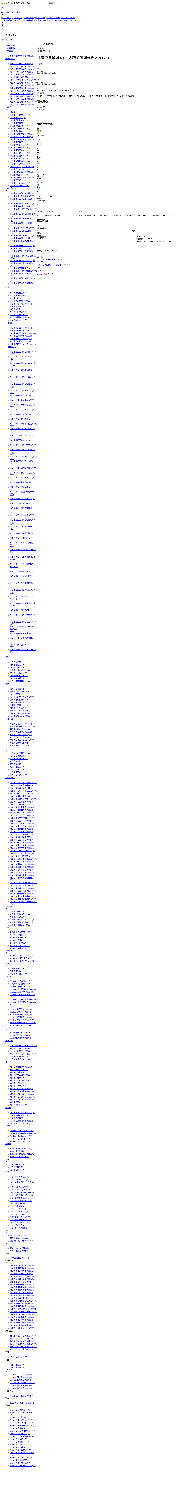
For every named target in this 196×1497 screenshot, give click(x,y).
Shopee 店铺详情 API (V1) (20, 1434)
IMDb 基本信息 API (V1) (19, 1187)
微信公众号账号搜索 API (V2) (22, 872)
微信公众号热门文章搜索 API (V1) (23, 837)
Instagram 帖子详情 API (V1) (21, 986)
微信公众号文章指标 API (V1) (22, 802)
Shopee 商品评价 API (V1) (20, 1445)
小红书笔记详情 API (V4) (20, 164)
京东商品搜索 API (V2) (19, 770)
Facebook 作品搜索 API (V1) (21, 1136)
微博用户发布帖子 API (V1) (21, 713)
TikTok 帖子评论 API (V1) (20, 940)
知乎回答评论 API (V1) (19, 1102)
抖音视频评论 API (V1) (19, 309)
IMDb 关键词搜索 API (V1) (20, 1217)
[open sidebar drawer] (2, 30)
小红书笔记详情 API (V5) (20, 169)
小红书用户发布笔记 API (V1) (22, 137)
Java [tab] (38, 203)
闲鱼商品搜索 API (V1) (19, 1365)
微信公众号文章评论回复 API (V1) (23, 834)
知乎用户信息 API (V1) (19, 1078)
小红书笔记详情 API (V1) (20, 142)
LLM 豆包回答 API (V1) (19, 1258)
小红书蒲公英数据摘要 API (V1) (22, 196)
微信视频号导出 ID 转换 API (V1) (23, 1309)
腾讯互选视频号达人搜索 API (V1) (23, 1336)
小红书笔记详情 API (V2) (20, 153)
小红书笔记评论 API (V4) (20, 183)
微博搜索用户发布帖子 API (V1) (22, 697)
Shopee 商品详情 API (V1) (20, 1410)
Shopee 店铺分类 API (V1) (20, 1447)
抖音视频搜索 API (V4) (19, 293)
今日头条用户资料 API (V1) (21, 1051)
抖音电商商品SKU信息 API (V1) (23, 333)
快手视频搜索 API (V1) (19, 662)
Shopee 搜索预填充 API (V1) (21, 1450)
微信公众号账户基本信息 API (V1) (23, 885)
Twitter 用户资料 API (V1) (20, 1151)
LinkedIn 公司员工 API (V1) (21, 1380)
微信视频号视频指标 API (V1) (22, 1314)
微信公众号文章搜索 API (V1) (22, 840)
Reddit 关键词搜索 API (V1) (21, 1038)
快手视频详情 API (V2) (19, 673)
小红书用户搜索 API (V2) (20, 131)
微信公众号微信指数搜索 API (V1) (23, 859)
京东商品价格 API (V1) (19, 764)
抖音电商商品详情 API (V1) (21, 328)
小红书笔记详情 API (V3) (20, 158)
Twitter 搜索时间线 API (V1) (21, 1149)
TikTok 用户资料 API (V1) (20, 938)
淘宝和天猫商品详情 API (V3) (22, 91)
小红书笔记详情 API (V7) (20, 175)
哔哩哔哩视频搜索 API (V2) (21, 737)
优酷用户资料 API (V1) (19, 974)
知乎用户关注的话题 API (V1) (22, 1100)
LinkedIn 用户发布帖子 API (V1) (22, 1383)
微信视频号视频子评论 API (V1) (22, 1325)
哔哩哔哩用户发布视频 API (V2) (22, 726)
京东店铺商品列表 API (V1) (21, 753)
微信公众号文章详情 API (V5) (22, 826)
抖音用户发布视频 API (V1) (21, 301)
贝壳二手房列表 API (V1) (20, 1167)
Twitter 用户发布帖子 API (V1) (22, 1154)
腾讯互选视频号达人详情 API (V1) (23, 1341)
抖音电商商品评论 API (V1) (21, 339)
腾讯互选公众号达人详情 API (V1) (23, 1347)
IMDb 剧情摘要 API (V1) (19, 1203)
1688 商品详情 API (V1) (19, 1248)
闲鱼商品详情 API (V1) (19, 1367)
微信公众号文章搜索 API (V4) (22, 862)
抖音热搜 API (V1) (17, 296)
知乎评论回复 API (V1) (19, 1105)
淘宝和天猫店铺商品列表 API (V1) (23, 77)
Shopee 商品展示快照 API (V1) (22, 1439)
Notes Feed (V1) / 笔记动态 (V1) (22, 167)
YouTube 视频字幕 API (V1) (21, 1017)
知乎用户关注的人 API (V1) (21, 1081)
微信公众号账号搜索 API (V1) (22, 867)
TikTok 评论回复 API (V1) (20, 943)
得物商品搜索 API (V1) (19, 1357)
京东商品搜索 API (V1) (19, 767)
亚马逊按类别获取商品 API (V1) (22, 1113)
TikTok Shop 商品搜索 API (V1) (22, 955)
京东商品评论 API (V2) (19, 775)
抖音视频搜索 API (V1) (19, 320)
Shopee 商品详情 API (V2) (20, 1417)
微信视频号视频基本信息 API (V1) (23, 1304)
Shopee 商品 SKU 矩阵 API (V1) (22, 1423)
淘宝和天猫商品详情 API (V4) (22, 66)
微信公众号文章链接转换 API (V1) (23, 891)
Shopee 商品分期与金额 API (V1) (23, 1466)
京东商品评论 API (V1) (19, 772)
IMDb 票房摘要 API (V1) (19, 1212)
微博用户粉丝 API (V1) (19, 708)
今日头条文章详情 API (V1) (21, 1048)
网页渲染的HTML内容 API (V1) (22, 1238)
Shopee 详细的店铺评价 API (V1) (23, 1436)
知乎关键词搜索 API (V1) (20, 1072)
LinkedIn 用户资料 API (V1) (21, 1377)
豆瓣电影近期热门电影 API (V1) (22, 920)
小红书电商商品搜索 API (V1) (22, 1396)
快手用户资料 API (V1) (19, 678)
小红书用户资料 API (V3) (20, 156)
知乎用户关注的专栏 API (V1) (22, 1091)
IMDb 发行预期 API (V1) (19, 1177)
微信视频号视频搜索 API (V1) (22, 1265)
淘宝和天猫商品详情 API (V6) (22, 94)
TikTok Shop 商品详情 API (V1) (22, 958)
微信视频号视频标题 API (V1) (22, 1306)
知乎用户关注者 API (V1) (20, 1083)
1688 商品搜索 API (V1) (19, 1251)
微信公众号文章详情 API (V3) (22, 815)
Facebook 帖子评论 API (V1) (21, 1139)
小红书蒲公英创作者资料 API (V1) (23, 193)
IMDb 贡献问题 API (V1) (19, 1206)
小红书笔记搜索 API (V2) (20, 123)
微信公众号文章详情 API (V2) (22, 813)
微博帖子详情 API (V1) (19, 702)
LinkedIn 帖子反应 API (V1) (21, 1385)
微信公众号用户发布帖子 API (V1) (23, 785)
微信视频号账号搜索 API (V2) (22, 1282)
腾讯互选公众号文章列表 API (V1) (23, 1349)
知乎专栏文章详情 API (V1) (21, 1067)
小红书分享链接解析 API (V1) (22, 177)
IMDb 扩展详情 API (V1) (19, 1180)
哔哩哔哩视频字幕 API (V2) (21, 746)
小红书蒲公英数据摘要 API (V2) (22, 261)
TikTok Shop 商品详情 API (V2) (22, 961)
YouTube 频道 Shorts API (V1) (21, 1025)
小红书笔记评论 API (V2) (20, 148)
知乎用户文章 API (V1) (19, 1086)
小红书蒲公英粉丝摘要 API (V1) (22, 204)
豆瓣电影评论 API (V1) (19, 917)
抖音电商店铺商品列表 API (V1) (22, 341)
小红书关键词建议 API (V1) (21, 161)
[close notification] (2, 7)
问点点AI (13, 112)
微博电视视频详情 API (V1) (21, 716)
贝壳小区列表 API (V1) (19, 1170)
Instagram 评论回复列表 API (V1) (23, 1002)
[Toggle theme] (2, 15)
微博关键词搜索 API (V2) (20, 700)
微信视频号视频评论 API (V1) (22, 1320)
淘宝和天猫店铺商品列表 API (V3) (23, 83)
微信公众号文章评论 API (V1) (22, 829)
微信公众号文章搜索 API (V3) (22, 853)
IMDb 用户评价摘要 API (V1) (21, 1201)
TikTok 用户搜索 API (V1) (20, 946)
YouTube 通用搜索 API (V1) (21, 1012)
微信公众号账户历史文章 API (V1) (23, 788)
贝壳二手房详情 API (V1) (20, 1164)
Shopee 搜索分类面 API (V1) (21, 1463)
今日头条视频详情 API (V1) (21, 1059)
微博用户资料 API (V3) (19, 705)
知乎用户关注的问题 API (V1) (22, 1094)
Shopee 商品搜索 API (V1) (20, 1428)
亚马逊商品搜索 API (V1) (20, 1115)
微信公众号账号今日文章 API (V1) (23, 783)
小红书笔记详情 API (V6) (20, 145)
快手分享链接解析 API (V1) (21, 681)
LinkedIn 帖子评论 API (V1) (21, 1388)
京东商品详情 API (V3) (19, 761)
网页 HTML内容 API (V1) (20, 1236)
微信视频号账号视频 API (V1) (22, 1293)
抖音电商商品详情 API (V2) (21, 330)
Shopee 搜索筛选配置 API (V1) (22, 1457)
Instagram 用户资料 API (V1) (21, 981)
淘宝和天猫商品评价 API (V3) (22, 75)
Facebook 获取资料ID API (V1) (22, 1131)
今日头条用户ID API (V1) (20, 1056)
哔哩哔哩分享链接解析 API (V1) (22, 740)
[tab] (116, 130)
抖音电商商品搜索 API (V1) (21, 336)
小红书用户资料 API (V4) (20, 186)
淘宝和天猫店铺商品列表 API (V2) (23, 80)
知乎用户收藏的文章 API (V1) (22, 1089)
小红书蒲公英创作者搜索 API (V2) (23, 271)
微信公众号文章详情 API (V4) (22, 821)
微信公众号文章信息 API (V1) (22, 823)
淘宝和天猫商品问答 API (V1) (22, 99)
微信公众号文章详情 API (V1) (22, 810)
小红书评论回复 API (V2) (20, 150)
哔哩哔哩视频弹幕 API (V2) (21, 732)
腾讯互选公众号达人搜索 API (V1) (23, 1338)
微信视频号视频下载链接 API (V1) (23, 1312)
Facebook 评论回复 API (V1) (21, 1141)
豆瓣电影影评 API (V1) (19, 911)
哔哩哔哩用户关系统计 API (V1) (22, 743)
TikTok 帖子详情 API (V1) (20, 935)
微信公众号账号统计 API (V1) (22, 888)
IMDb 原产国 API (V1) (19, 1228)
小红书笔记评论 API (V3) (20, 180)
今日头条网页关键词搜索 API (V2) (23, 1046)
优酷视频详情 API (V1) (19, 971)
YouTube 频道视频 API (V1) (21, 1009)
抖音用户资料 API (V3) (19, 315)
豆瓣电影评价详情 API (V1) (21, 914)
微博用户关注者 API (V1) (20, 711)
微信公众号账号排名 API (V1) (22, 894)
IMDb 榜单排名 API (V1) (19, 1225)
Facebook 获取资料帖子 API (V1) (23, 1133)
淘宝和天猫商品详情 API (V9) (22, 72)
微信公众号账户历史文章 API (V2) (23, 796)
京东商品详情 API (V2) (19, 759)
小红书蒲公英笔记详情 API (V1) (22, 236)
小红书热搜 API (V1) (18, 118)
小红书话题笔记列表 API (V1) (22, 172)
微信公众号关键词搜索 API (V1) (22, 804)
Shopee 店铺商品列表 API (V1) (22, 1420)
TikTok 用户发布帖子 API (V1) (22, 932)
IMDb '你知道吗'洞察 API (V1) (22, 1192)
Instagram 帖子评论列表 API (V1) (23, 999)
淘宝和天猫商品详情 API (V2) (22, 88)
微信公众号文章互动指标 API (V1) (23, 794)
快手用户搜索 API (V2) (19, 668)
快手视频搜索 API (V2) (19, 665)
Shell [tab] (39, 199)
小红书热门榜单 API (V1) (20, 120)
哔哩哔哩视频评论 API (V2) (21, 735)
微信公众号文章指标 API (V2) (22, 807)
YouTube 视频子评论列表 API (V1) (23, 1023)
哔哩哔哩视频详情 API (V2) (21, 724)
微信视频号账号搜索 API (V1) (22, 1276)
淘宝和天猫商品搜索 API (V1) (22, 85)
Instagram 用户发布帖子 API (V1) (23, 989)
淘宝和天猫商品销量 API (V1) (22, 105)
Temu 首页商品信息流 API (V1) (22, 1403)
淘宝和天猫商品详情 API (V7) (22, 96)
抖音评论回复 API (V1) (19, 312)
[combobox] (47, 66)
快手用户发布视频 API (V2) (21, 670)
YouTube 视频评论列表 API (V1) (22, 1020)
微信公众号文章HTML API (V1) (22, 818)
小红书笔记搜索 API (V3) (20, 126)
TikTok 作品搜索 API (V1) (20, 948)
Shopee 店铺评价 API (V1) (20, 1442)
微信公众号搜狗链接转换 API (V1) (23, 899)
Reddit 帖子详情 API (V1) (20, 1032)
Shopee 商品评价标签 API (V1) (22, 1460)
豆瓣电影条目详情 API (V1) (21, 925)
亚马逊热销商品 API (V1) (20, 1124)
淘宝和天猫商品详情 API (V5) (22, 69)
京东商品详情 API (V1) (19, 756)
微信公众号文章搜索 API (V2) (22, 845)
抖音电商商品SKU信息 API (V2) (23, 344)
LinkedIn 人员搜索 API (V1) (21, 1375)
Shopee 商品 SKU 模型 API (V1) (22, 1431)
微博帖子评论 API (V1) (19, 694)
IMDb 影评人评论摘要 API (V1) (22, 1195)
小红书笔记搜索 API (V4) (20, 129)
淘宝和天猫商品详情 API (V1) (22, 64)
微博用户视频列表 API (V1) (21, 692)
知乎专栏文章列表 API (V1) (21, 1075)
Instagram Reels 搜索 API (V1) (21, 992)
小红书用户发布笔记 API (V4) (22, 134)
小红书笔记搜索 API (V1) (20, 115)
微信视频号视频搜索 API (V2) (22, 1271)
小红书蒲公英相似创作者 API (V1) (23, 206)
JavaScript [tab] (41, 201)
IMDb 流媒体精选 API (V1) (20, 1220)
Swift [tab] (39, 205)
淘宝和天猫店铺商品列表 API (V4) (23, 102)
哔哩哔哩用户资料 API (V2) (21, 729)
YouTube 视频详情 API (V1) (21, 1015)
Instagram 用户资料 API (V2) (21, 984)
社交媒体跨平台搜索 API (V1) (22, 56)
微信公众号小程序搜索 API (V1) (22, 851)
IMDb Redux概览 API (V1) (20, 1190)
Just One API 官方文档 (39, 3)
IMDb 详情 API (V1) (18, 1209)
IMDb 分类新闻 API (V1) (19, 1222)
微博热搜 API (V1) (17, 689)
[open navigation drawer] (2, 28)
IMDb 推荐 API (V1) (18, 1214)
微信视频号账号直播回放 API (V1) (23, 1298)
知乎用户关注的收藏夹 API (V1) (22, 1097)
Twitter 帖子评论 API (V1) (20, 1157)
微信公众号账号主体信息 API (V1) (23, 883)
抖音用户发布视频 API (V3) (21, 304)
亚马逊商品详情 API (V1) (20, 1118)
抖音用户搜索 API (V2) (19, 298)
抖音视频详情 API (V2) (19, 306)
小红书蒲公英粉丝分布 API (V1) (22, 228)
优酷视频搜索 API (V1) (19, 969)
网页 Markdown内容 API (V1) (21, 1241)
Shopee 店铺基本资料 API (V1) (22, 1426)
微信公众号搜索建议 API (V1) (22, 864)
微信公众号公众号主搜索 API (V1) (23, 896)
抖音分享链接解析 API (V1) (21, 317)
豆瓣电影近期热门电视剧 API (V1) (23, 922)
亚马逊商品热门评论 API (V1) (22, 1121)
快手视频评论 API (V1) (19, 676)
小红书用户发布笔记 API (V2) (22, 139)
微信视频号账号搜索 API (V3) (22, 1287)
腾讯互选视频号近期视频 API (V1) (23, 1344)
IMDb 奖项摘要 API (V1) (19, 1198)
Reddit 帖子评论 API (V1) (20, 1035)
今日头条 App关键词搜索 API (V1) (23, 1054)
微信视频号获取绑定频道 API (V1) (23, 1301)
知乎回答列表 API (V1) (19, 1070)
